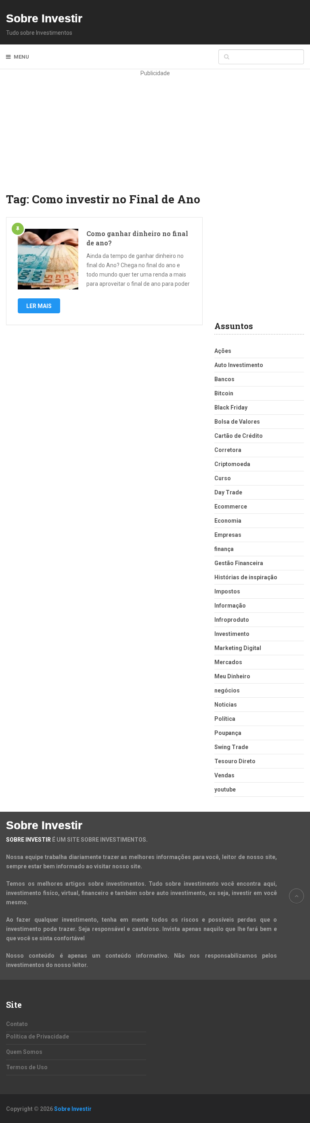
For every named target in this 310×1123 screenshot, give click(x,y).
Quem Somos (24, 1052)
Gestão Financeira (238, 563)
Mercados (228, 662)
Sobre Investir (44, 18)
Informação (230, 605)
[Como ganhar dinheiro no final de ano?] (48, 259)
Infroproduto (231, 619)
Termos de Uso (27, 1067)
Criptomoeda (232, 464)
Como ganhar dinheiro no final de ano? (137, 238)
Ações (222, 351)
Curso (222, 478)
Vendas (224, 775)
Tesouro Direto (235, 761)
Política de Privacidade (37, 1036)
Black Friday (230, 407)
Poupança (227, 733)
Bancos (224, 379)
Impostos (227, 591)
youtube (225, 789)
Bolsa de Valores (237, 421)
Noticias (225, 704)
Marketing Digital (237, 648)
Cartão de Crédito (238, 436)
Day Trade (228, 492)
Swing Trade (231, 747)
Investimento (231, 634)
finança (224, 549)
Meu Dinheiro (232, 676)
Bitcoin (223, 393)
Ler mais (39, 306)
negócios (227, 690)
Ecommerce (230, 506)
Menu (21, 57)
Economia (227, 520)
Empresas (227, 535)
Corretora (227, 450)
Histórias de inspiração (245, 577)
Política (224, 719)
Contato (17, 1024)
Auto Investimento (238, 365)
